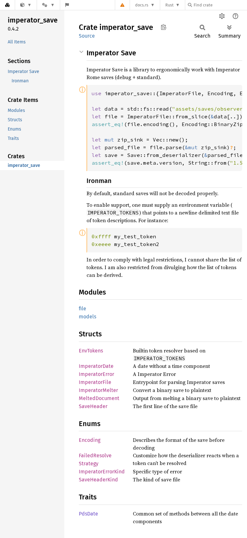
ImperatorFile (95, 382)
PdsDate (88, 514)
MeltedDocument (99, 398)
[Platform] (48, 5)
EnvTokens (91, 351)
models (87, 317)
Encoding (89, 440)
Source (87, 36)
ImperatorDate (96, 366)
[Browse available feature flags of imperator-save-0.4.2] (67, 5)
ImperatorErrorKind (102, 472)
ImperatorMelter (98, 390)
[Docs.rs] (7, 5)
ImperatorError (96, 374)
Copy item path (163, 27)
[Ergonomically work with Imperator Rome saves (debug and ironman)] (26, 5)
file (82, 308)
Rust (169, 5)
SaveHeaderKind (98, 480)
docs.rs (141, 5)
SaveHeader (93, 406)
